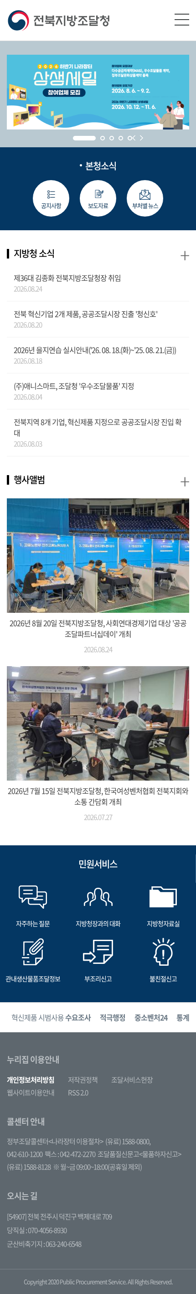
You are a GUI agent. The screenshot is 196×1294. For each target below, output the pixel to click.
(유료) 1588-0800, (127, 1141)
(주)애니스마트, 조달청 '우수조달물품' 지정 (74, 385)
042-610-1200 (24, 1154)
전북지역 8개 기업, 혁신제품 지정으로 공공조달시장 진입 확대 (97, 427)
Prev (133, 137)
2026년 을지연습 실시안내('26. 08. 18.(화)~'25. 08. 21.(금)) (95, 349)
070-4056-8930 (47, 1230)
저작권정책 (83, 1080)
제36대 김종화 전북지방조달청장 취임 (67, 277)
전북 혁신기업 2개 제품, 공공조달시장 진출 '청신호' (85, 313)
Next (141, 137)
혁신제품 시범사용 (51, 1017)
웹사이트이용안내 (30, 1092)
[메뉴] (182, 20)
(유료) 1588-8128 (29, 1167)
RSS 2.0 (78, 1092)
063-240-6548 (63, 1244)
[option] (51, 1017)
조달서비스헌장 (132, 1080)
